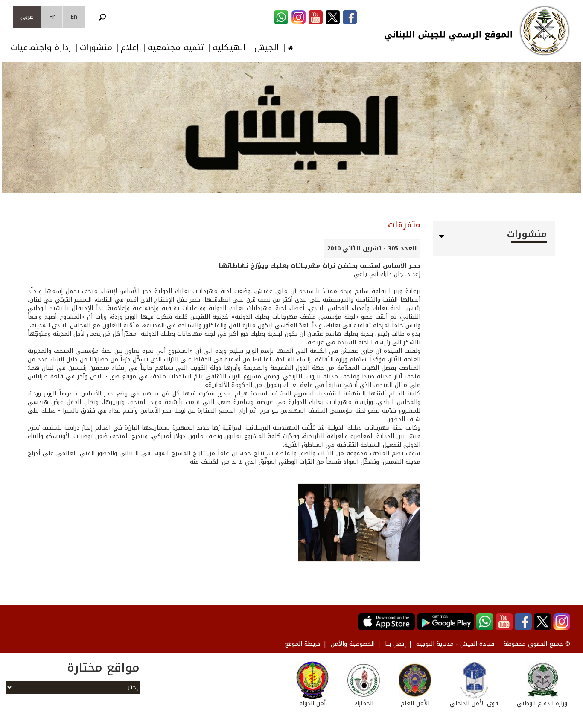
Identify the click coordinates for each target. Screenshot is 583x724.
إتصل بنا (395, 644)
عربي (26, 17)
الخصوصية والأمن (353, 644)
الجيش (266, 47)
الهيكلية (229, 47)
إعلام (130, 47)
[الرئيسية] (544, 30)
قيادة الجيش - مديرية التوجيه (455, 644)
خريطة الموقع (303, 644)
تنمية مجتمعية (176, 47)
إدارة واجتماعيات (41, 47)
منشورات (96, 47)
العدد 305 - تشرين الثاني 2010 (372, 248)
